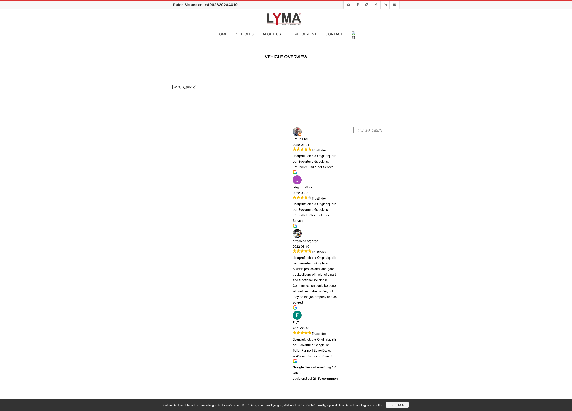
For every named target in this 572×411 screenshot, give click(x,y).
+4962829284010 (221, 4)
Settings (397, 405)
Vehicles (245, 34)
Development (303, 34)
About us (272, 34)
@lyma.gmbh (370, 130)
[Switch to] (353, 36)
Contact (334, 34)
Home (222, 34)
